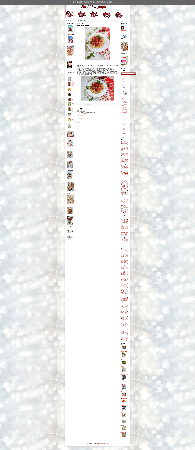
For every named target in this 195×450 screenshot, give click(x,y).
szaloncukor (122, 310)
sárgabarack (122, 298)
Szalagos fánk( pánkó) (73, 89)
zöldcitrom (122, 338)
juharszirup (122, 211)
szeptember (124, 95)
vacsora (87, 105)
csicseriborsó (122, 166)
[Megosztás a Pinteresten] (90, 104)
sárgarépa (126, 298)
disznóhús (122, 176)
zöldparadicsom (125, 339)
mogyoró (122, 262)
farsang (123, 192)
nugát (121, 267)
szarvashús (122, 312)
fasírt (126, 192)
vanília (121, 332)
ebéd (127, 177)
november (123, 93)
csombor (123, 171)
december (123, 92)
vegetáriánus (122, 333)
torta (127, 323)
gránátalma (122, 201)
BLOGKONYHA (124, 412)
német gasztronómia (123, 266)
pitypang (124, 279)
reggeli (122, 287)
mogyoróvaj (126, 262)
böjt (121, 159)
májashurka (124, 248)
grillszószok (125, 202)
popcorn (126, 280)
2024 (122, 80)
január (123, 133)
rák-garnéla (122, 286)
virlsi (126, 333)
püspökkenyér (122, 285)
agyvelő (123, 141)
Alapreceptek (123, 142)
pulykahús (126, 283)
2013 (122, 134)
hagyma (127, 204)
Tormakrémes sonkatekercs (124, 122)
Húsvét (126, 207)
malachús (122, 250)
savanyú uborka (125, 300)
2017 (122, 87)
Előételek (71, 20)
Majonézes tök (73, 103)
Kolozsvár (122, 232)
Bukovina (122, 160)
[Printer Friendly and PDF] (79, 123)
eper (84, 105)
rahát (126, 285)
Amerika (127, 143)
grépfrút (126, 201)
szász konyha (122, 313)
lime (126, 245)
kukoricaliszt (123, 239)
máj (127, 247)
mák (125, 249)
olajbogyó (122, 268)
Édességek (123, 182)
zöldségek (122, 340)
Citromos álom (73, 113)
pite (121, 279)
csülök (127, 171)
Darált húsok (124, 172)
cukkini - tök (122, 164)
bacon (122, 149)
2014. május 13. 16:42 (82, 113)
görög (126, 200)
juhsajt (122, 212)
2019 (122, 85)
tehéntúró (122, 320)
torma (121, 323)
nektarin (126, 265)
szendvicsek (122, 314)
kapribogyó (126, 215)
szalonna (126, 310)
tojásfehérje (122, 322)
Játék (127, 209)
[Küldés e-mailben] (86, 104)
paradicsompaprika (123, 274)
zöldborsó (126, 337)
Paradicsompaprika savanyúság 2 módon (73, 84)
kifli (126, 226)
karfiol (123, 219)
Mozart (122, 263)
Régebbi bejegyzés (115, 117)
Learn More (117, 2)
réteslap (122, 289)
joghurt (123, 210)
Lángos (122, 240)
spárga (126, 305)
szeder (126, 313)
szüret (126, 318)
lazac (125, 240)
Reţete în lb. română (81, 20)
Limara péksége (124, 405)
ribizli (125, 292)
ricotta (127, 292)
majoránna (122, 249)
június (123, 99)
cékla (127, 161)
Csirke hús (126, 168)
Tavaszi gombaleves (124, 104)
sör (122, 304)
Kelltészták (124, 223)
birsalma (127, 154)
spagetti (122, 305)
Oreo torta (72, 93)
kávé (126, 219)
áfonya (127, 140)
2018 (122, 86)
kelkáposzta (126, 222)
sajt (125, 296)
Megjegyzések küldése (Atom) (85, 118)
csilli (122, 167)
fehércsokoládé (123, 193)
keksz (121, 221)
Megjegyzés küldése (81, 115)
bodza (124, 155)
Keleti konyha (122, 222)
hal (122, 205)
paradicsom (123, 273)
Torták (76, 20)
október (123, 94)
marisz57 (80, 109)
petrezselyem (122, 277)
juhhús (126, 211)
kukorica (122, 238)
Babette (123, 425)
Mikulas (126, 260)
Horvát (125, 206)
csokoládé (126, 170)
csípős (127, 167)
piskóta (123, 278)
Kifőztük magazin (123, 227)
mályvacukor (125, 251)
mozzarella (126, 263)
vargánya (125, 332)
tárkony (126, 319)
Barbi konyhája (124, 432)
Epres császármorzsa (124, 115)
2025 (122, 79)
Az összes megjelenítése (125, 380)
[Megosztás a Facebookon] (89, 104)
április (123, 129)
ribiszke (122, 292)
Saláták (125, 297)
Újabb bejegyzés (79, 117)
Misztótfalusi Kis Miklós (124, 261)
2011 (122, 137)
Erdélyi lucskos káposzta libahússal (124, 113)
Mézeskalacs (122, 260)
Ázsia (123, 148)
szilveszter (122, 316)
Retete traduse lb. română (124, 290)
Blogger (107, 443)
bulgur (126, 160)
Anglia (126, 144)
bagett (125, 149)
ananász (123, 144)
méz (125, 259)
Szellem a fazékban (125, 398)
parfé (121, 275)
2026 (122, 78)
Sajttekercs (73, 124)
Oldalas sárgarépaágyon (125, 111)
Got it (121, 2)
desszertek (126, 173)
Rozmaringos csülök (124, 124)
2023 (122, 81)
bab (125, 148)
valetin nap (125, 331)
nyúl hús (125, 267)
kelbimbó (125, 221)
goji (126, 199)
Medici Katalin (126, 256)
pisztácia (126, 278)
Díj (122, 174)
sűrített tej (122, 307)
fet (127, 194)
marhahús (125, 253)
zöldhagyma (126, 338)
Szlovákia (122, 317)
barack (127, 150)
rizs (122, 293)
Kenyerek (122, 226)
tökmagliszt (126, 325)
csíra (122, 168)
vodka (125, 334)
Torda (126, 322)
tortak (122, 324)
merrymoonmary (100, 443)
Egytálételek (123, 185)
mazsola (122, 256)
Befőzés (122, 153)
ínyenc (121, 209)
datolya (122, 173)
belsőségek (126, 153)
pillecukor (127, 277)
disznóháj (124, 175)
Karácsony (125, 216)
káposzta (122, 215)
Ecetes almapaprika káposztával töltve (73, 109)
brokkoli (126, 159)
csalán (127, 164)
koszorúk (126, 234)
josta (126, 210)
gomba (122, 200)
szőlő (127, 317)
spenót (122, 306)
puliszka (122, 283)
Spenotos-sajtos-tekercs (124, 119)
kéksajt (126, 220)
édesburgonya (125, 181)
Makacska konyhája (125, 374)
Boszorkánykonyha (123, 158)
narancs (122, 265)
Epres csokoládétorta (124, 106)
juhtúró (125, 212)
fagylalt (122, 191)
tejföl (127, 320)
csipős (124, 167)
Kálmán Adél (124, 30)
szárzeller (126, 312)
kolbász (125, 231)
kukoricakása (126, 238)
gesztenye (122, 199)
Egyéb (127, 183)
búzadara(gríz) (123, 161)
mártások (122, 254)
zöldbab (122, 337)
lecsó (127, 240)
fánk (127, 191)
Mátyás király (125, 255)
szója (124, 317)
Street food (125, 306)
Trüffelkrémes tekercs (124, 117)
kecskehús (122, 220)
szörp (123, 318)
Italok (124, 209)
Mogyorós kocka (124, 128)
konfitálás (122, 234)
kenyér (126, 225)
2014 (122, 91)
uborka (123, 328)
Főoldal (67, 20)
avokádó (127, 147)
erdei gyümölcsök (126, 188)
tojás (125, 321)
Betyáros (123, 154)
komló (126, 233)
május (123, 100)
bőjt (123, 159)
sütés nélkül (126, 307)
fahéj (125, 191)
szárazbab (124, 311)
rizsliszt (126, 293)
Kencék (122, 225)
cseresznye (124, 165)
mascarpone (126, 254)
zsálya (126, 340)
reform (126, 286)
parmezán (125, 275)
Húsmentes (122, 207)
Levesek (126, 243)
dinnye (125, 174)
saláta (122, 297)
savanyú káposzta (125, 299)
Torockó (125, 323)
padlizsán (122, 271)
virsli (121, 334)
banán (124, 150)
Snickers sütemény (73, 99)
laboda (127, 239)
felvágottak (124, 194)
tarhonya (122, 319)
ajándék (126, 141)
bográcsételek (123, 156)
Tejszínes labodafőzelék (124, 102)
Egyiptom (125, 184)
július (123, 98)
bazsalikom (122, 152)
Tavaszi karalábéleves (124, 109)
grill (121, 202)
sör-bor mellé (125, 304)
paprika (124, 272)
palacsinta (126, 271)
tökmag (122, 325)
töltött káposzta (123, 326)
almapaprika (123, 143)
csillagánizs (126, 166)
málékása (126, 250)
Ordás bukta (73, 78)
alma (127, 142)
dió (127, 174)
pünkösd (125, 284)
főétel (124, 196)
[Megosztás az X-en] (88, 104)
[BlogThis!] (87, 104)
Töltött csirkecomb (124, 107)
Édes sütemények (82, 105)
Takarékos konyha (124, 384)
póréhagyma (122, 281)
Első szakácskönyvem (124, 187)
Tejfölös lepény (124, 120)
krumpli (122, 237)
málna (122, 251)
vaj (122, 331)
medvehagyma (124, 257)
